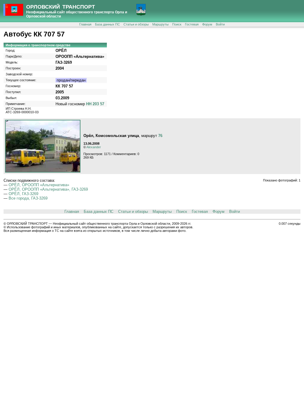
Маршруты (160, 24)
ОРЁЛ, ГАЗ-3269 (23, 194)
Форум (207, 24)
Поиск (176, 24)
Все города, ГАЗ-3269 (28, 198)
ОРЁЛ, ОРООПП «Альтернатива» (39, 185)
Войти (220, 24)
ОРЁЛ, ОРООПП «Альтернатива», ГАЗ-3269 (48, 189)
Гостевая (192, 24)
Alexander (93, 147)
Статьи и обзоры (136, 24)
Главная (85, 24)
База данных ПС (107, 24)
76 (160, 135)
